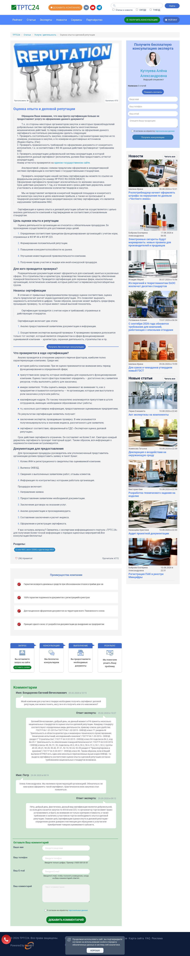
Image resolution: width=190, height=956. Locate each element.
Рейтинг (17, 19)
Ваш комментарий (22, 886)
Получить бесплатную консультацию (66, 346)
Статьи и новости (124, 9)
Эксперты (46, 19)
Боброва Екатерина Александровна (138, 234)
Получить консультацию (152, 137)
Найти (172, 5)
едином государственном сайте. (72, 162)
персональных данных (78, 910)
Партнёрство (94, 19)
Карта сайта (136, 938)
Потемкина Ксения (138, 320)
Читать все (169, 156)
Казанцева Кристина (139, 530)
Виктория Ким (135, 489)
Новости (61, 19)
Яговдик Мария (136, 279)
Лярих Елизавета (137, 411)
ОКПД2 (142, 9)
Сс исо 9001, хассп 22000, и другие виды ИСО (35, 550)
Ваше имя (18, 847)
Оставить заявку (22, 667)
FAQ (147, 938)
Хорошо (95, 950)
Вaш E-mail (19, 870)
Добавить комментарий (66, 919)
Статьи (31, 19)
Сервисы (76, 19)
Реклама (157, 938)
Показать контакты (153, 91)
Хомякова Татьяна (138, 448)
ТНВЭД (156, 9)
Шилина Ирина (136, 189)
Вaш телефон (20, 857)
